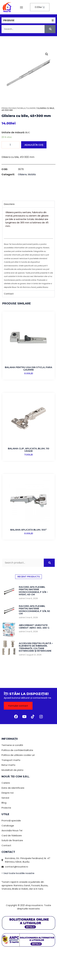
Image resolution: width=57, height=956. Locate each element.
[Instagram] (41, 716)
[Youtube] (24, 716)
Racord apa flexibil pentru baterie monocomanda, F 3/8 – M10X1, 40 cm (33, 590)
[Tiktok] (32, 716)
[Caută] (50, 29)
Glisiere (31, 108)
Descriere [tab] (9, 204)
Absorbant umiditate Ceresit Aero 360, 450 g (34, 626)
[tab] (28, 20)
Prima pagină (9, 108)
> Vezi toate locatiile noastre (18, 873)
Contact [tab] (9, 293)
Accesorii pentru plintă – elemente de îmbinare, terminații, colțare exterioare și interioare (36, 647)
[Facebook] (16, 716)
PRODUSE (8, 20)
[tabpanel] (28, 249)
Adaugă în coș (33, 144)
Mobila (21, 108)
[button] (21, 7)
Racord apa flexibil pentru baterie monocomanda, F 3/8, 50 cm (34, 610)
